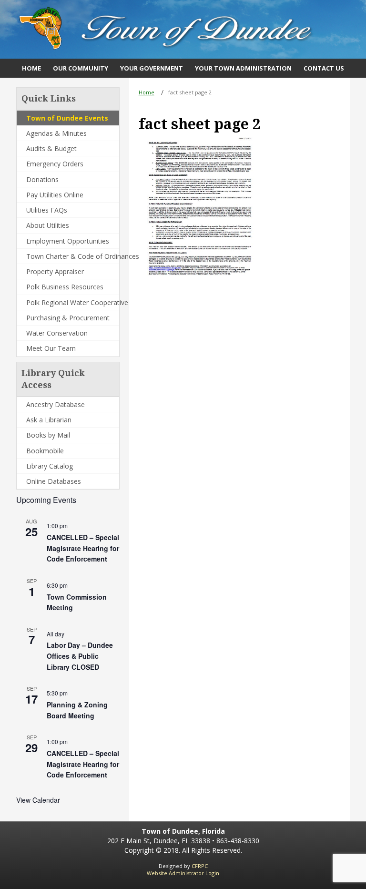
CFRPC (200, 865)
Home (146, 92)
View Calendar (38, 800)
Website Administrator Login (183, 873)
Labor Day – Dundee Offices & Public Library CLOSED (80, 655)
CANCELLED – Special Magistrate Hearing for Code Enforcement (83, 547)
